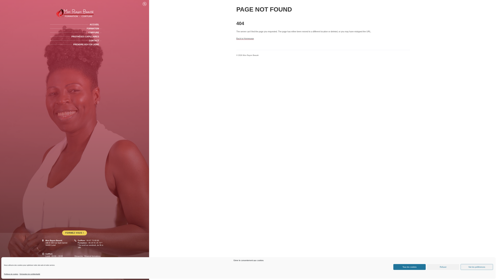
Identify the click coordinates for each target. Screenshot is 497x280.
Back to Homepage (245, 38)
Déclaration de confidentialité (30, 274)
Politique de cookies (11, 274)
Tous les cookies (410, 267)
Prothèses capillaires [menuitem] (85, 37)
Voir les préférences (476, 267)
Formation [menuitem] (93, 28)
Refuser (443, 267)
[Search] (145, 4)
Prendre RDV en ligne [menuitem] (86, 44)
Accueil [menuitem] (94, 24)
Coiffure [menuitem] (93, 33)
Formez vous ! (74, 233)
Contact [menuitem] (94, 41)
